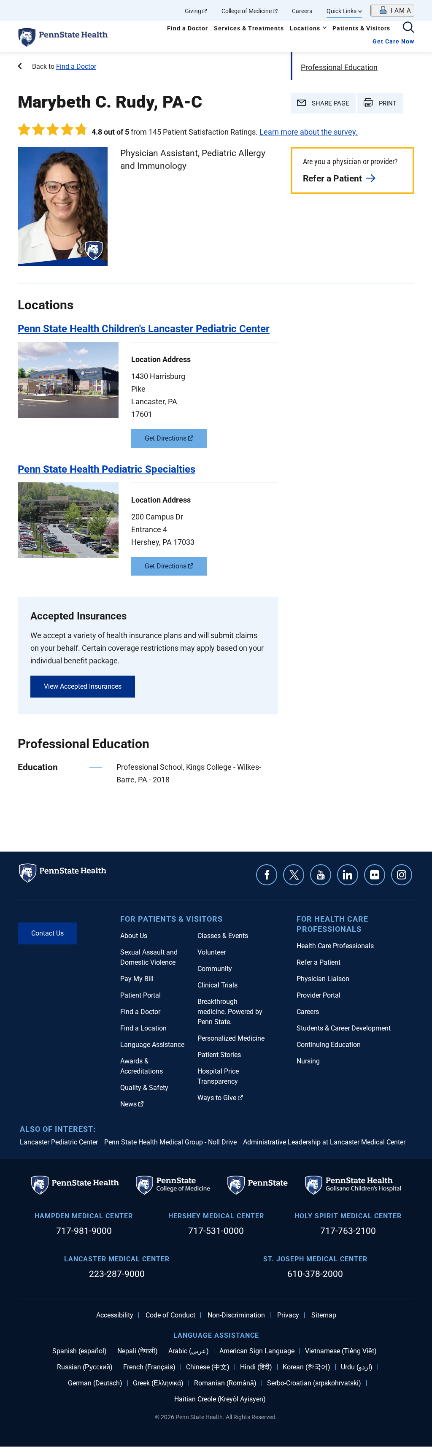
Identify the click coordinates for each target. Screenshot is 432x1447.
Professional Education (339, 67)
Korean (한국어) (306, 1367)
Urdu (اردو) (357, 1367)
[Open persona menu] (392, 10)
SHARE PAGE (329, 103)
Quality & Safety (144, 1088)
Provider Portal (318, 995)
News (128, 1104)
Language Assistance (152, 1045)
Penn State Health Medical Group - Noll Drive (170, 1142)
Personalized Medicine (231, 1038)
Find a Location (143, 1028)
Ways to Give (216, 1098)
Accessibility (114, 1315)
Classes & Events (222, 936)
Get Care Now (393, 41)
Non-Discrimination (236, 1315)
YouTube (320, 874)
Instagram (401, 874)
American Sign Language (256, 1351)
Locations (305, 28)
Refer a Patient (332, 178)
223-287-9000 (117, 1274)
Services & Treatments (249, 28)
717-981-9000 (84, 1231)
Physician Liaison (323, 979)
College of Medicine (246, 11)
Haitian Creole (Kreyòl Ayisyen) (220, 1399)
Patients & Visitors (361, 28)
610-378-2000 (315, 1274)
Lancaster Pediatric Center (59, 1142)
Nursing (308, 1061)
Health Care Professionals (335, 946)
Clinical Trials (217, 985)
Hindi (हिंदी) (256, 1367)
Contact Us (47, 933)
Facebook (266, 874)
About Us (133, 936)
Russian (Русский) (85, 1367)
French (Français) (149, 1367)
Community (214, 969)
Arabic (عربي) (188, 1351)
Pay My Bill (137, 979)
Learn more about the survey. (308, 131)
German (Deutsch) (95, 1383)
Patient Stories (219, 1055)
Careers (302, 11)
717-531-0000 (216, 1231)
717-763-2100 (348, 1231)
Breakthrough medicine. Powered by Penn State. (229, 1012)
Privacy (288, 1315)
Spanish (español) (79, 1351)
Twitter (293, 874)
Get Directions (165, 438)
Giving (193, 11)
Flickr (374, 874)
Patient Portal (140, 995)
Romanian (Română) (225, 1383)
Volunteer (211, 952)
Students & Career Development (344, 1028)
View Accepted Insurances (83, 686)
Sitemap (323, 1315)
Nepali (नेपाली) (137, 1351)
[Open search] (408, 28)
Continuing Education (329, 1045)
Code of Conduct (170, 1315)
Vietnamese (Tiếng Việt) (341, 1351)
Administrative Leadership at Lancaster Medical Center (324, 1142)
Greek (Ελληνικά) (158, 1383)
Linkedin (347, 874)
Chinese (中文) (208, 1367)
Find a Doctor (187, 28)
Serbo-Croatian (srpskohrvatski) (314, 1383)
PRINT (387, 103)
